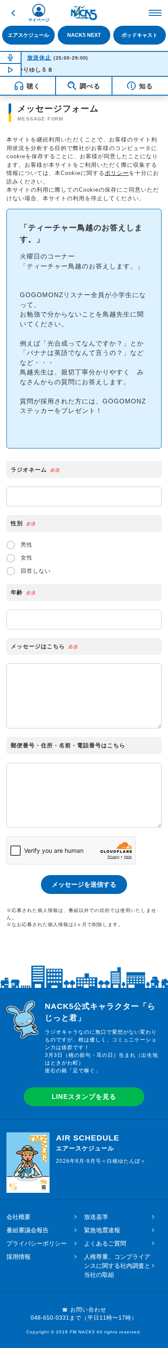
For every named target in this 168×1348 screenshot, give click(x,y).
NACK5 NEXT (84, 35)
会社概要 (18, 1216)
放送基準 (96, 1216)
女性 (26, 557)
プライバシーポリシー (36, 1243)
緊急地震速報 (102, 1230)
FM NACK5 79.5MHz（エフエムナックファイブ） (84, 13)
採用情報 (18, 1256)
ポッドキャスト (139, 35)
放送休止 (39, 57)
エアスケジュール (28, 35)
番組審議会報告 (27, 1230)
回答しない (35, 571)
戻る (13, 13)
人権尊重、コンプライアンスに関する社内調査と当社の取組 (117, 1265)
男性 (26, 545)
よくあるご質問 (105, 1243)
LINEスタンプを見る (84, 1096)
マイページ (39, 20)
